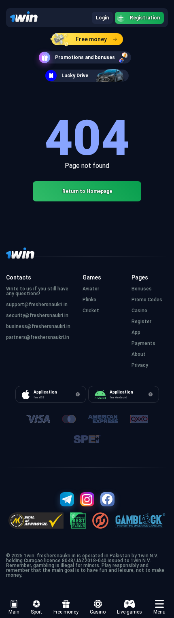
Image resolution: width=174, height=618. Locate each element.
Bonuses (142, 288)
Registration (145, 18)
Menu (159, 612)
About (139, 354)
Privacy (140, 365)
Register (141, 321)
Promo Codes (147, 299)
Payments (143, 343)
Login (102, 18)
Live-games (129, 612)
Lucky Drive (75, 75)
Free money (91, 39)
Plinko (89, 299)
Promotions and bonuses (85, 57)
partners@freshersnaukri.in (37, 337)
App (136, 332)
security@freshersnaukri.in (37, 315)
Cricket (91, 310)
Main (13, 612)
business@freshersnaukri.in (38, 326)
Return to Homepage (87, 191)
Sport (36, 612)
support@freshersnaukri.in (37, 304)
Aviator (91, 288)
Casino (98, 612)
